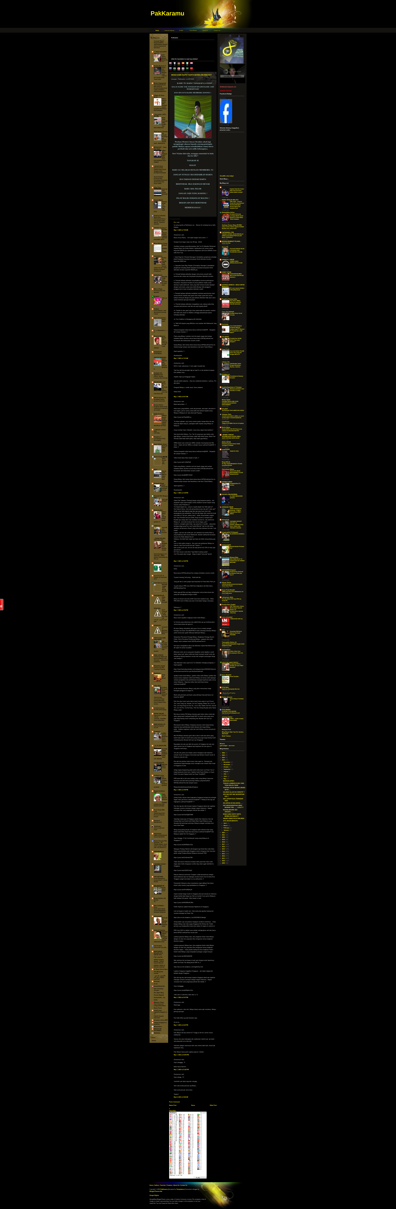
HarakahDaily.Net (159, 986)
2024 (223, 757)
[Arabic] (188, 69)
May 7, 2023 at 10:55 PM (181, 1055)
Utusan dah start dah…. (161, 947)
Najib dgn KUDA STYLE (164, 766)
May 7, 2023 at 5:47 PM (181, 997)
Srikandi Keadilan (159, 930)
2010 (223, 860)
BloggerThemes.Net (156, 1191)
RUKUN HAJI (158, 822)
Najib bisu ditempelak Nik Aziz (231, 689)
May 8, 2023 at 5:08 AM (181, 1097)
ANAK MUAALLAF (159, 724)
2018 (223, 842)
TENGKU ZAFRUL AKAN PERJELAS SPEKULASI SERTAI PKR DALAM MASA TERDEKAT (232, 235)
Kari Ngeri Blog (159, 992)
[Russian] (171, 69)
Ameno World (158, 200)
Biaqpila (156, 296)
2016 (223, 846)
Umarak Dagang (169, 30)
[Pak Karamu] (226, 123)
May (225, 778)
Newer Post (172, 1105)
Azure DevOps (226, 243)
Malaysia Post (226, 729)
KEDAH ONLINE (159, 713)
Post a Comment (174, 1102)
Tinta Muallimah (159, 595)
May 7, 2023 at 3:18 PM (181, 493)
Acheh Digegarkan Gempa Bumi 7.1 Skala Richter (160, 880)
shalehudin (157, 625)
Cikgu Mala (157, 686)
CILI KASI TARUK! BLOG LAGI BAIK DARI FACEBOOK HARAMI (237, 250)
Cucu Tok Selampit (228, 311)
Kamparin (157, 820)
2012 (223, 856)
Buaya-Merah (226, 462)
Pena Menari (193, 30)
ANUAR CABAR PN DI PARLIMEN (233, 818)
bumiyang (225, 324)
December (227, 762)
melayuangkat (226, 545)
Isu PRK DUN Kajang (160, 709)
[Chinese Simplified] (192, 69)
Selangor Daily (226, 414)
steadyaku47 (158, 352)
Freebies (170, 1185)
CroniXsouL (226, 421)
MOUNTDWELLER (159, 382)
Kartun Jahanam (227, 697)
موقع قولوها (157, 608)
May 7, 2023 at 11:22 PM (181, 1069)
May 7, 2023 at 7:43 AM (181, 358)
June (225, 776)
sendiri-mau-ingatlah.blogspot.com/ (160, 1012)
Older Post (213, 1105)
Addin (156, 1000)
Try (155, 901)
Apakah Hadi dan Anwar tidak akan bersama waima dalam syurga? (237, 190)
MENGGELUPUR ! (228, 781)
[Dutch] (192, 64)
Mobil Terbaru (226, 736)
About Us (205, 30)
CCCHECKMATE (159, 763)
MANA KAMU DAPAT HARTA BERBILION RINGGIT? (191, 75)
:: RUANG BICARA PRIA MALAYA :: (159, 539)
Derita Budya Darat (164, 889)
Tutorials (163, 1185)
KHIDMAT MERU (227, 482)
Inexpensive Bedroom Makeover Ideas (165, 630)
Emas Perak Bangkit (228, 590)
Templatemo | (180, 1189)
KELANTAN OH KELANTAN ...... (233, 803)
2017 (223, 844)
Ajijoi (155, 469)
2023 (223, 760)
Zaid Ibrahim (158, 946)
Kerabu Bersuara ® (160, 66)
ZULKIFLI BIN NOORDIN (229, 494)
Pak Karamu (223, 98)
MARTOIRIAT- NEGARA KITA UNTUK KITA (158, 953)
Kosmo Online (158, 405)
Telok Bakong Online (160, 583)
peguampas (157, 833)
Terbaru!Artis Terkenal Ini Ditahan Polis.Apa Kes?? (236, 573)
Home (157, 30)
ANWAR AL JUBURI (228, 259)
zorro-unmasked (227, 617)
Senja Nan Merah (164, 676)
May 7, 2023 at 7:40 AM (181, 230)
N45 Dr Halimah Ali (160, 397)
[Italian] (188, 64)
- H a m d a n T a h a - (229, 693)
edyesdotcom (158, 256)
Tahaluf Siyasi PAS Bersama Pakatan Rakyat (159, 815)
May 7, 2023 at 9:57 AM (181, 396)
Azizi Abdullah (226, 675)
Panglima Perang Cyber (229, 299)
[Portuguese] (175, 69)
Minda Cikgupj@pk (160, 83)
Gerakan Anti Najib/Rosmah (158, 373)
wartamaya (157, 826)
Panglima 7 (157, 437)
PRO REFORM (158, 877)
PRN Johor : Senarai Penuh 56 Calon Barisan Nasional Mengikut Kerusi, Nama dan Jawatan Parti (237, 205)
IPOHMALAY (226, 374)
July (225, 774)
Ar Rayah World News (161, 969)
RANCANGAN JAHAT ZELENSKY (165, 192)
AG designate (158, 353)
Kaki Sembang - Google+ (159, 989)
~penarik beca (158, 166)
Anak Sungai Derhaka (161, 131)
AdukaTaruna (158, 275)
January (226, 830)
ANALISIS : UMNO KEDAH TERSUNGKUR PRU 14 (161, 557)
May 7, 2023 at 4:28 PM (181, 561)
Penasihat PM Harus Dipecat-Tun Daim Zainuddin (236, 633)
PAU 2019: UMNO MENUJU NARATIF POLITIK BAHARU (235, 302)
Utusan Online (226, 582)
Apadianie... (157, 673)
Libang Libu (226, 362)
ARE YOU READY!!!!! (160, 847)
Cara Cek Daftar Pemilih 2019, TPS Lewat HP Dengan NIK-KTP (237, 352)
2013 (223, 853)
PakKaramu (167, 13)
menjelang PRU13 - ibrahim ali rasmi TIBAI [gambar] (236, 665)
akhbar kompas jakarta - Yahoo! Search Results (159, 961)
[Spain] (184, 64)
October (226, 767)
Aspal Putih (225, 349)
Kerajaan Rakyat (159, 483)
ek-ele (156, 984)
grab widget (223, 745)
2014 (223, 851)
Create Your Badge (224, 124)
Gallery (156, 1185)
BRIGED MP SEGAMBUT (157, 1029)
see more (232, 745)
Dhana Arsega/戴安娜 (160, 457)
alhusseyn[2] (158, 916)
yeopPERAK (226, 449)
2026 (223, 753)
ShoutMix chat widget (227, 176)
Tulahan (156, 309)
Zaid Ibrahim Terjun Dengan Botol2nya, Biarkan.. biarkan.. (235, 365)
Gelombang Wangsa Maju (230, 557)
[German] (179, 64)
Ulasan (154, 1040)
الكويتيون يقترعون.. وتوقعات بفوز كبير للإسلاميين (159, 977)
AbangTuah (225, 519)
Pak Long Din (158, 957)
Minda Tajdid (226, 399)
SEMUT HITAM (226, 272)
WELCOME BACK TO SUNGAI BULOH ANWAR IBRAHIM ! (237, 560)
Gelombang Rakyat (228, 469)
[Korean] (184, 69)
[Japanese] (179, 69)
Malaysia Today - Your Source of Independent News (160, 1004)
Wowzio (222, 743)
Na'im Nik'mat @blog (160, 243)
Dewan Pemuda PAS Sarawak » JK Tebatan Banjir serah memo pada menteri (160, 843)
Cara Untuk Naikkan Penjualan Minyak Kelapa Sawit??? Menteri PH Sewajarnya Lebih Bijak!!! (237, 329)
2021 (223, 835)
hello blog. (157, 433)
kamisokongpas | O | (160, 554)
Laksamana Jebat (227, 597)
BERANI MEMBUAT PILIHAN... (231, 241)
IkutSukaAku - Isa (159, 997)
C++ (175, 222)
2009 (223, 863)
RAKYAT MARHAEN (160, 357)
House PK (225, 247)
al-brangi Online (227, 717)
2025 (223, 755)
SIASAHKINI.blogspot (229, 570)
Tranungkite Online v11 (229, 642)
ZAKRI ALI (157, 526)
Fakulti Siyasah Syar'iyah (159, 1016)
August (226, 771)
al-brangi (157, 981)
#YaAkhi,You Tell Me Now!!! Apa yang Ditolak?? (236, 340)
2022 (223, 832)
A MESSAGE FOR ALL (236, 619)
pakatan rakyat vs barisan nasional (159, 966)
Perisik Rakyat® (159, 995)
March (226, 825)
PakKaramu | (164, 1189)
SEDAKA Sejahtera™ (160, 228)
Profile (181, 30)
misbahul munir (159, 775)
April (225, 823)
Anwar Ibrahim (158, 177)
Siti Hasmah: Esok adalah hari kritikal (233, 410)
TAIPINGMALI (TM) (228, 232)
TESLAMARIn (226, 709)
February (227, 828)
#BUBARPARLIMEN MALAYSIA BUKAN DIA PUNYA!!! (237, 275)
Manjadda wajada (159, 666)
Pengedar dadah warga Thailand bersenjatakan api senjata (161, 408)
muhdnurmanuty (159, 708)
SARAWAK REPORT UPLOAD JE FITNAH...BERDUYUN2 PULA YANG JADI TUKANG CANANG (236, 525)
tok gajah (225, 408)
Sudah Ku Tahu (234, 451)
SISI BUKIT (225, 337)
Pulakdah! (157, 731)
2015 (223, 849)
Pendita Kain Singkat (228, 604)
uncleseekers (226, 649)
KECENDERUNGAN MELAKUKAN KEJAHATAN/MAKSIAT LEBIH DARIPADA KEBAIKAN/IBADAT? (160, 88)
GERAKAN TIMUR (227, 507)
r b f (223, 629)
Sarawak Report (159, 41)
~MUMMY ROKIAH (228, 435)
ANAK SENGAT (158, 655)
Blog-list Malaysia (159, 336)
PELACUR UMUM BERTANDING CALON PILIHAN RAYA (236, 472)
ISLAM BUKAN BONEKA (237, 534)
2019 (223, 839)
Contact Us (217, 30)
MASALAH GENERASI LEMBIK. (164, 248)
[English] (171, 64)
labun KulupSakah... (160, 318)
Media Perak (158, 1008)
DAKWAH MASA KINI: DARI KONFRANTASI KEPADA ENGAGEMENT (230, 403)
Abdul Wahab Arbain (160, 444)
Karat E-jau (157, 563)
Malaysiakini (158, 1026)
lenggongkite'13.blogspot (230, 532)
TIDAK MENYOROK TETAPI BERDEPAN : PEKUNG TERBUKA (160, 910)
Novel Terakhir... (234, 676)
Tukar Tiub (157, 187)
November (227, 764)
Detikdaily (157, 1033)
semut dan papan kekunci (230, 662)
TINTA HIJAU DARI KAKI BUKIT (160, 638)
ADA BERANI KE (159, 886)
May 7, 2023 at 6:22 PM (181, 1025)
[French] (175, 64)
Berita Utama (226, 427)
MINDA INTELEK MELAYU (230, 200)
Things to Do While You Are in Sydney (233, 423)
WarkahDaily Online (228, 212)
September (227, 769)
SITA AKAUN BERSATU (230, 821)
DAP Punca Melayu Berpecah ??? (165, 58)
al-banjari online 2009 (161, 1020)
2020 (223, 837)
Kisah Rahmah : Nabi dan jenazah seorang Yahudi (160, 312)
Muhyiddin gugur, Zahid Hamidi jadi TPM (164, 588)
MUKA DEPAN (226, 442)
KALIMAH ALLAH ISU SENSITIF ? (234, 792)
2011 (223, 858)
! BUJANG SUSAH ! (160, 864)
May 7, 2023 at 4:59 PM (181, 790)
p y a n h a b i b (159, 575)
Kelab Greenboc (159, 414)
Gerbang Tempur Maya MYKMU (232, 225)
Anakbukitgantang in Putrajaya (232, 387)
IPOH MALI (225, 687)
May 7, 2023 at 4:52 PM (181, 610)
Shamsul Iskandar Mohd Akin (159, 216)
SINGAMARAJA (159, 851)
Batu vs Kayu (158, 289)
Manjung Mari (158, 510)
